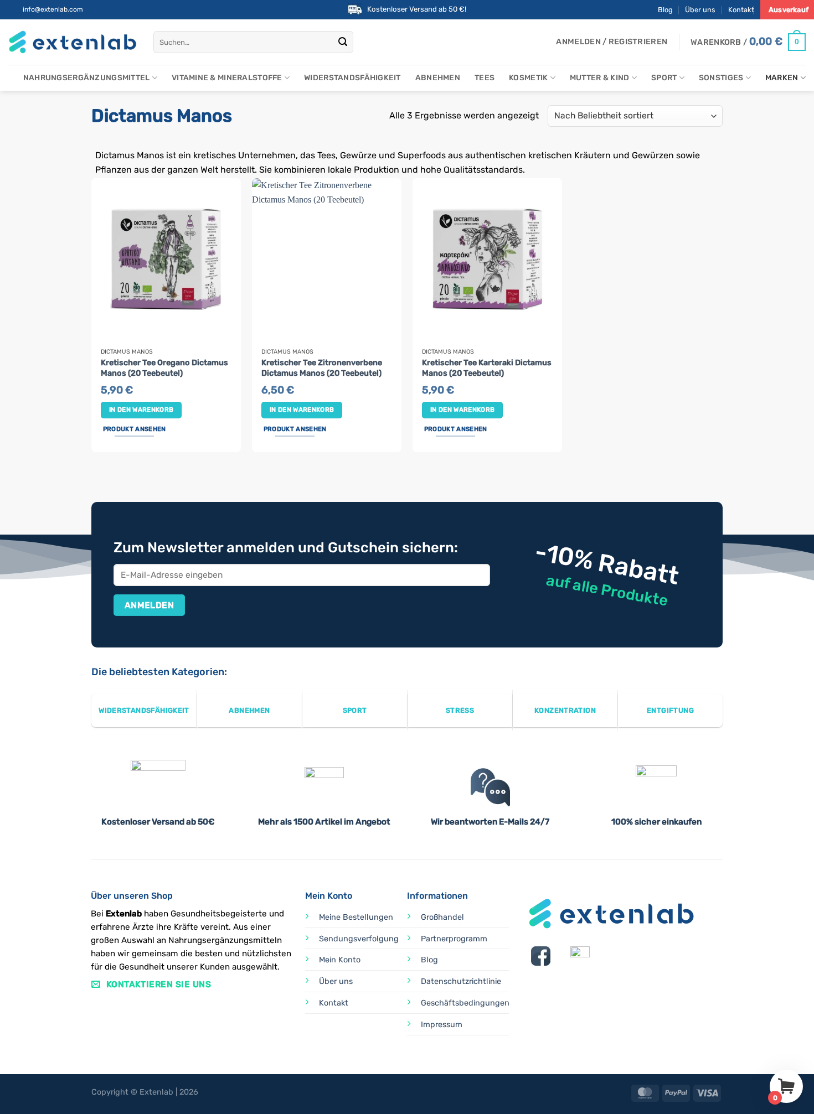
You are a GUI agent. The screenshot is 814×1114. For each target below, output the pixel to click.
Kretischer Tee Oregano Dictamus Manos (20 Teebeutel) (164, 368)
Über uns (700, 10)
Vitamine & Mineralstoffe (227, 77)
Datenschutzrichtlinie (461, 981)
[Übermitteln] (343, 42)
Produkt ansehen (134, 429)
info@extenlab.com (53, 9)
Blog (665, 10)
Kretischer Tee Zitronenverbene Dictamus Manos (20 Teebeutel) (321, 368)
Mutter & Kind (600, 77)
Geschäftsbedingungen (465, 1003)
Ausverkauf (788, 10)
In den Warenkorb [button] (141, 409)
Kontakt (741, 10)
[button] (611, 42)
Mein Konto (339, 960)
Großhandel (442, 917)
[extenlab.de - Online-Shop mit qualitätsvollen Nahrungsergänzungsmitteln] (72, 42)
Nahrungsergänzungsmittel (86, 77)
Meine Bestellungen (356, 917)
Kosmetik (528, 77)
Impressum (441, 1024)
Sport (664, 77)
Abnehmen (437, 77)
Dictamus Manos (127, 352)
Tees (484, 77)
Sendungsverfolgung (359, 939)
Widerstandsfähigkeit (352, 77)
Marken (781, 77)
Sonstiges (721, 77)
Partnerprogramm (454, 939)
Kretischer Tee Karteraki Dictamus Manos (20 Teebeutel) (487, 368)
